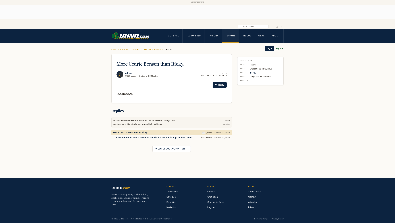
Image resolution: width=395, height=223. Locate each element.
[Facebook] (281, 26)
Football (172, 35)
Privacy (252, 207)
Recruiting (193, 35)
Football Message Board (146, 49)
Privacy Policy (278, 219)
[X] (277, 26)
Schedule (171, 197)
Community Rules (215, 202)
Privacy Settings (261, 219)
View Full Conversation (170, 148)
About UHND (254, 191)
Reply (221, 85)
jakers (128, 73)
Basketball (171, 207)
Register (280, 48)
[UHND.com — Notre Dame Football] (130, 36)
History (213, 35)
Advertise (253, 202)
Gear (261, 35)
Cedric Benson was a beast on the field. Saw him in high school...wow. (154, 137)
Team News (172, 191)
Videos (247, 35)
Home (114, 49)
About (276, 35)
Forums (231, 35)
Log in (269, 48)
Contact (252, 197)
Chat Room (212, 197)
